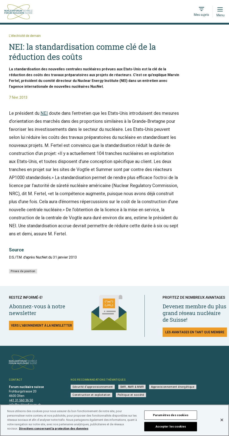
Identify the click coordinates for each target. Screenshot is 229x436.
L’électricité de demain (25, 36)
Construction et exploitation (91, 394)
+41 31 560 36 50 (21, 400)
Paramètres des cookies (170, 415)
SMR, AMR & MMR (132, 386)
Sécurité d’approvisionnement (92, 386)
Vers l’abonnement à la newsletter (41, 325)
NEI (44, 113)
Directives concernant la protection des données (53, 428)
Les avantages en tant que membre (194, 332)
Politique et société (131, 394)
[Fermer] (222, 420)
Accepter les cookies (170, 426)
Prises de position (23, 271)
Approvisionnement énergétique (172, 386)
